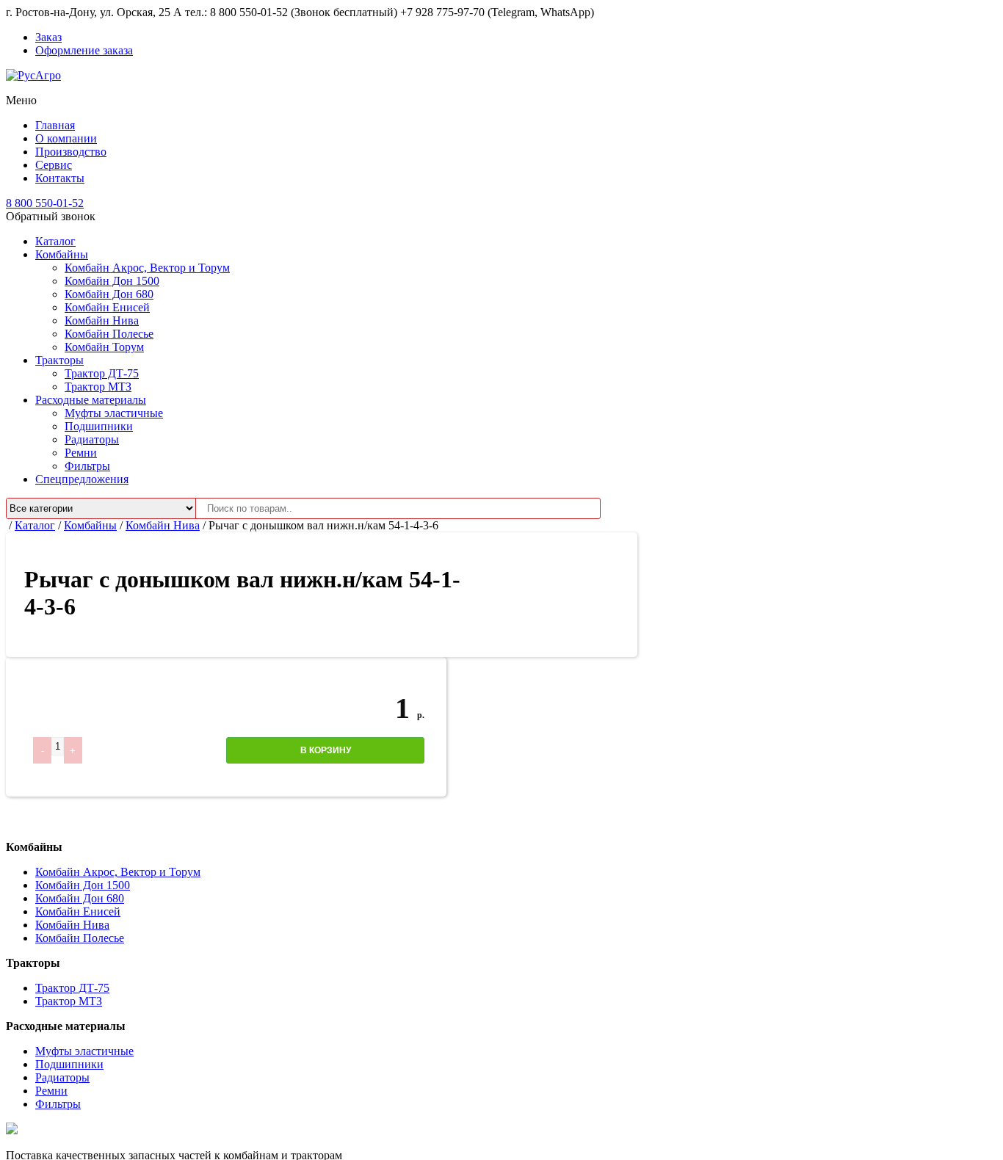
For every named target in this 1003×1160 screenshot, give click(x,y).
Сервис (53, 165)
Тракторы (59, 360)
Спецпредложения (81, 479)
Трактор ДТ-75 (102, 373)
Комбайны (61, 254)
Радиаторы (92, 439)
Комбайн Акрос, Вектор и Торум (147, 267)
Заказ (48, 37)
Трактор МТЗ (98, 386)
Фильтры (87, 466)
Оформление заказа (84, 50)
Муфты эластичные (114, 413)
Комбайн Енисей (107, 307)
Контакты (59, 178)
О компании (66, 138)
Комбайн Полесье (109, 333)
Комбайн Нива (102, 320)
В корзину (325, 750)
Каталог (55, 241)
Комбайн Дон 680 (109, 294)
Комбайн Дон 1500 (112, 281)
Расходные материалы (90, 400)
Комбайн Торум (104, 347)
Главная (55, 125)
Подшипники (99, 426)
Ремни (81, 452)
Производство (70, 151)
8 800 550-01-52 (45, 203)
